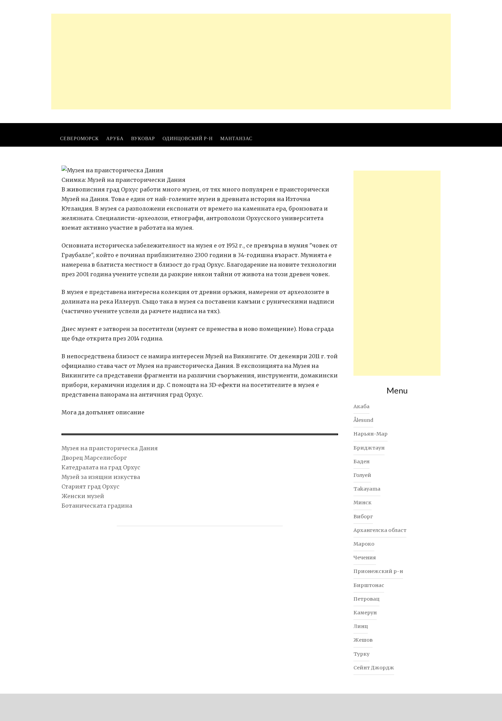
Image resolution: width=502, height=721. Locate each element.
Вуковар (143, 138)
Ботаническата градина (96, 505)
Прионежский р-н (378, 571)
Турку (361, 654)
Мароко (363, 544)
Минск (362, 502)
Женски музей (82, 496)
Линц (360, 626)
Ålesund (363, 420)
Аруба (115, 138)
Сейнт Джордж (373, 668)
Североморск (79, 138)
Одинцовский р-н (188, 138)
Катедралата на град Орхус (100, 467)
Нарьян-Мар (370, 434)
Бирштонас (368, 585)
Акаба (361, 406)
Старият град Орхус (90, 486)
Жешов (363, 640)
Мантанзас (236, 138)
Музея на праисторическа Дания (109, 448)
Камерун (365, 613)
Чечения (364, 558)
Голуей (362, 475)
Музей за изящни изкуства (100, 476)
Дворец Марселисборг (94, 457)
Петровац (366, 599)
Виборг (363, 516)
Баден (361, 461)
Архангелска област (379, 530)
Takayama (366, 489)
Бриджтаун (369, 448)
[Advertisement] (251, 61)
